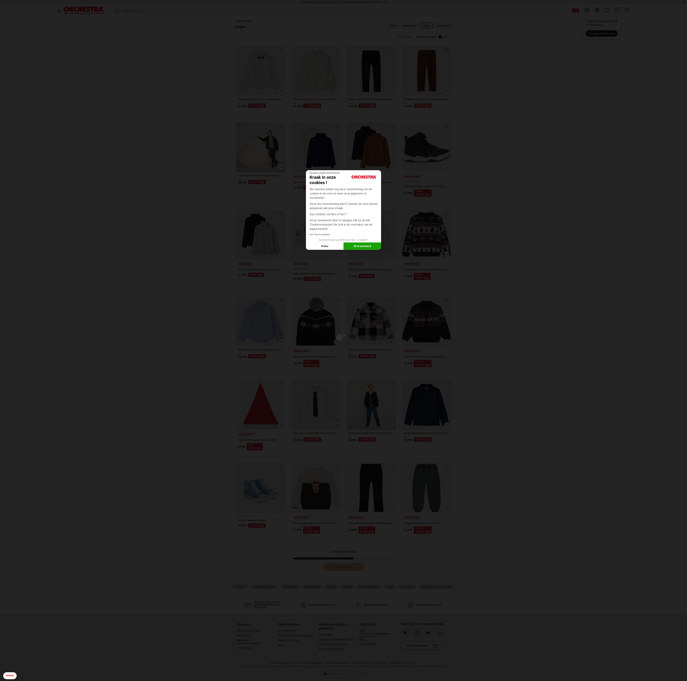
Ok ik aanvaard (362, 246)
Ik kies (324, 246)
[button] (10, 675)
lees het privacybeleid (320, 234)
